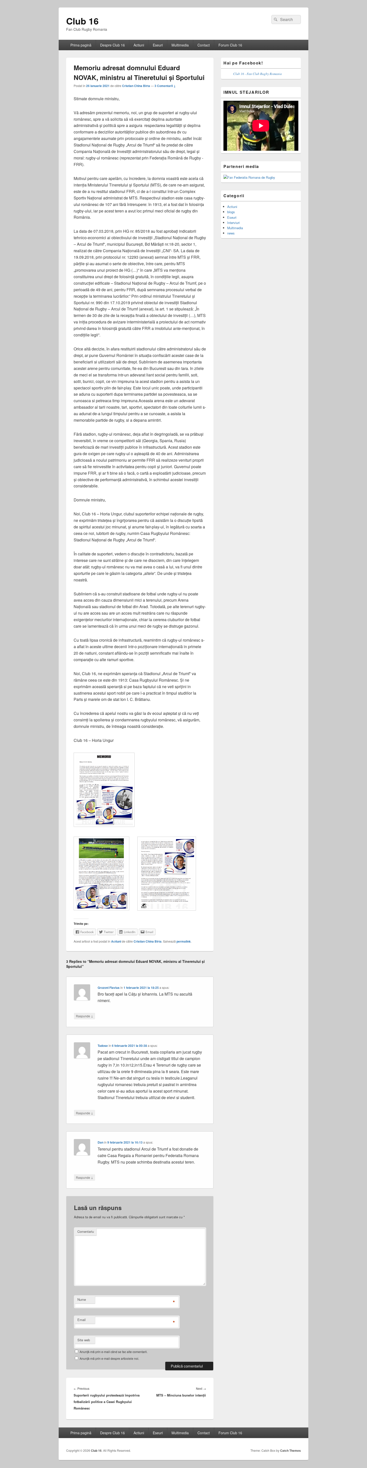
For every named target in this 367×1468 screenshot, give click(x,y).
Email (81, 1319)
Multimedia (180, 44)
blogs (231, 211)
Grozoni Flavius (109, 987)
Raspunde (84, 1016)
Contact (203, 44)
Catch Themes (290, 1450)
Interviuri (233, 222)
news (231, 233)
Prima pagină (80, 44)
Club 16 (82, 20)
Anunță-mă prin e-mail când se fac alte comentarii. (114, 1352)
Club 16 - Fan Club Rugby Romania (257, 73)
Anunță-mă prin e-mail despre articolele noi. (109, 1358)
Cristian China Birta (136, 85)
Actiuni (139, 44)
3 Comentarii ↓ (165, 85)
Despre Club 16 (112, 44)
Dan (100, 1142)
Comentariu (85, 1231)
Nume (81, 1299)
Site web (83, 1340)
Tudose (103, 1045)
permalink (184, 941)
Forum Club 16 (230, 44)
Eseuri (158, 44)
